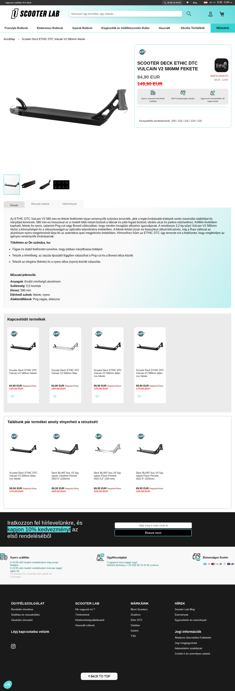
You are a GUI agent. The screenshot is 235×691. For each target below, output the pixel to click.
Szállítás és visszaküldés (25, 614)
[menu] (117, 28)
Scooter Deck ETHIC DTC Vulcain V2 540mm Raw (65, 372)
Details (14, 205)
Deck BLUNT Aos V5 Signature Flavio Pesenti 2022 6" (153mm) (149, 475)
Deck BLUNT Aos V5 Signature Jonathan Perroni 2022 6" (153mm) (65, 475)
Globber (135, 625)
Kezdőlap (9, 39)
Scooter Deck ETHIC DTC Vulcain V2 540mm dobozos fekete (108, 373)
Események (181, 614)
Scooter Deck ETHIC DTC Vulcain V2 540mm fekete (23, 372)
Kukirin (135, 630)
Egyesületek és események (191, 619)
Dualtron (136, 614)
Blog (195, 3)
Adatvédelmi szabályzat (188, 648)
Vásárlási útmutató (22, 619)
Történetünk (82, 614)
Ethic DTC (136, 619)
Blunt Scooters (139, 609)
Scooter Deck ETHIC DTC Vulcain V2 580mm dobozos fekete (150, 373)
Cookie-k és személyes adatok (192, 653)
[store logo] (35, 13)
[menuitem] (16, 28)
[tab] (14, 204)
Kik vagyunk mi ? (85, 609)
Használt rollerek (85, 625)
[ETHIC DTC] (221, 65)
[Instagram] (13, 646)
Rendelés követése (22, 609)
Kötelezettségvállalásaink (89, 619)
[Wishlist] (187, 2)
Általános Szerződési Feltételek (193, 637)
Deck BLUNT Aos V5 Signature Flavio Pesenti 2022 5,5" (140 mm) (107, 475)
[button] (224, 2)
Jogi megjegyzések (186, 642)
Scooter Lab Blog (185, 609)
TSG (133, 635)
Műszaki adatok (40, 203)
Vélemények (69, 203)
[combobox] (126, 14)
